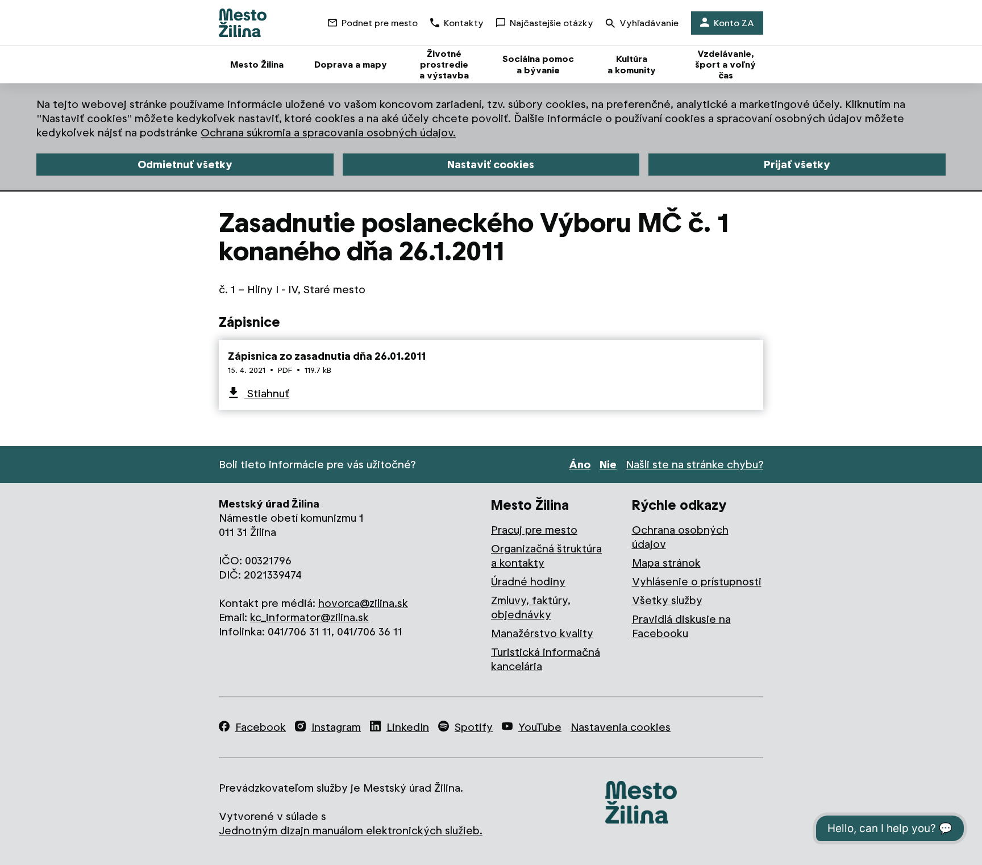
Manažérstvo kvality (542, 633)
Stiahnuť (266, 393)
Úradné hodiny (528, 581)
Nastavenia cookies (621, 727)
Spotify (474, 727)
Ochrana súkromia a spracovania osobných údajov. (328, 132)
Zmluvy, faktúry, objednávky (531, 607)
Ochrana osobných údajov (680, 537)
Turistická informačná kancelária (545, 659)
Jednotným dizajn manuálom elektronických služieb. (350, 830)
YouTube (539, 727)
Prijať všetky (797, 164)
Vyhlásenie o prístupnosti (697, 581)
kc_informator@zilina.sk (309, 617)
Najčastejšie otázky (551, 23)
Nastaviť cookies (490, 164)
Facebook (260, 727)
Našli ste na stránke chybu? (694, 464)
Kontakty (464, 23)
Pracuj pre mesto (534, 530)
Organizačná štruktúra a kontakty (546, 555)
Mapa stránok (666, 563)
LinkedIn (407, 727)
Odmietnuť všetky (185, 164)
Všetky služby (667, 600)
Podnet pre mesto (380, 23)
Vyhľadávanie (649, 23)
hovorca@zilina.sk (363, 603)
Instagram (336, 727)
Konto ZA (734, 23)
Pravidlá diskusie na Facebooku (681, 626)
